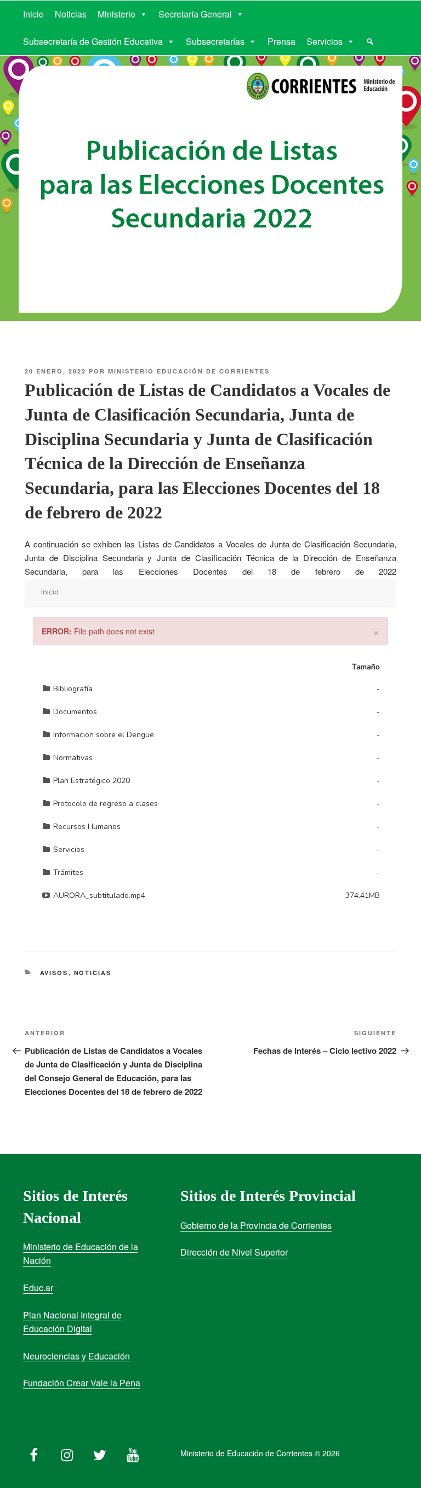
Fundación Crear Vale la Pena (81, 1382)
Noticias (71, 14)
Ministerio (116, 14)
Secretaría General (195, 14)
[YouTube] (133, 1452)
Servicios (324, 41)
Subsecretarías (215, 41)
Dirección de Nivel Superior (234, 1252)
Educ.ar (38, 1287)
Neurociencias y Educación (76, 1356)
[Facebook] (34, 1452)
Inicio (33, 14)
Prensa (281, 41)
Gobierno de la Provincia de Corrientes (256, 1225)
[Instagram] (67, 1452)
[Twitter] (100, 1452)
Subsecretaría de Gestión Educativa (93, 41)
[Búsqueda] (370, 41)
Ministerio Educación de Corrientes (189, 371)
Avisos (54, 972)
